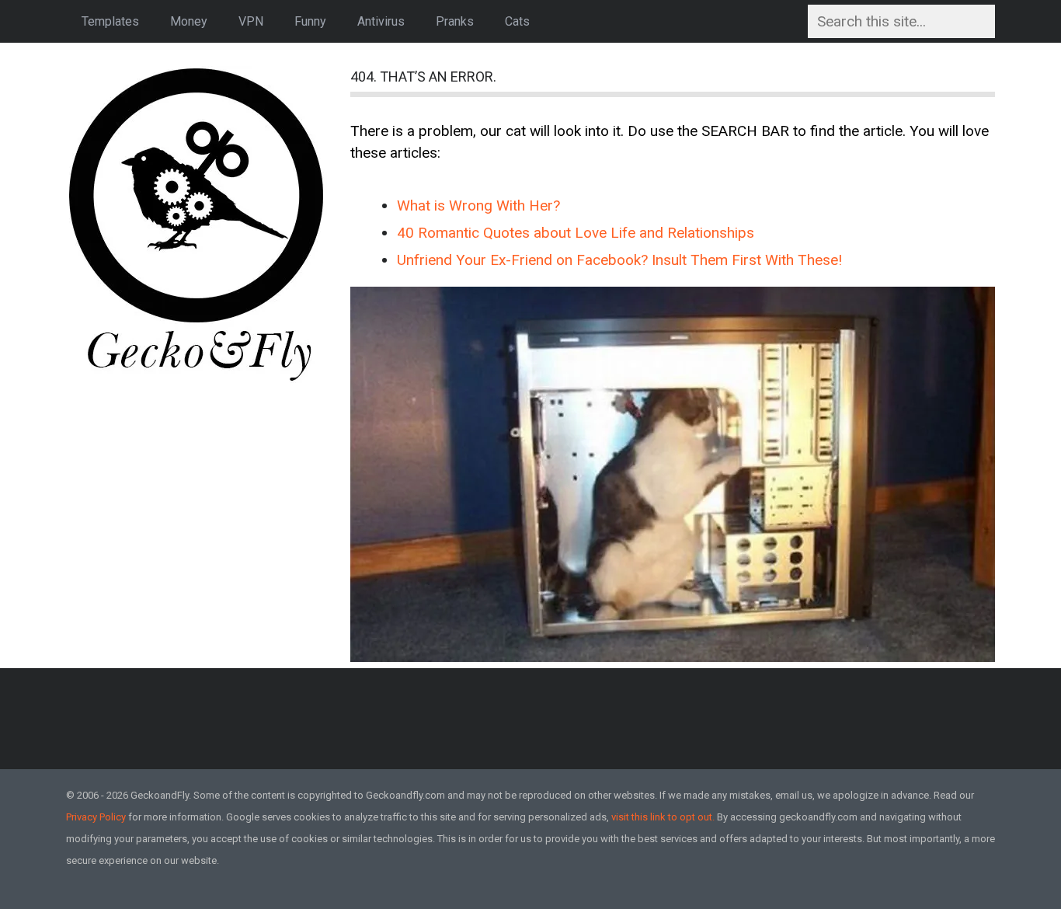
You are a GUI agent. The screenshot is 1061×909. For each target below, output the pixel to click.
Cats (517, 21)
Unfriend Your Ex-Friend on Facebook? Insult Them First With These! (619, 260)
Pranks (455, 21)
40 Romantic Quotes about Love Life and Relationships (575, 233)
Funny (310, 21)
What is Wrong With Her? (478, 205)
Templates (110, 21)
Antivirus (381, 21)
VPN (250, 21)
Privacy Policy (96, 817)
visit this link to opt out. (663, 817)
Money (188, 21)
